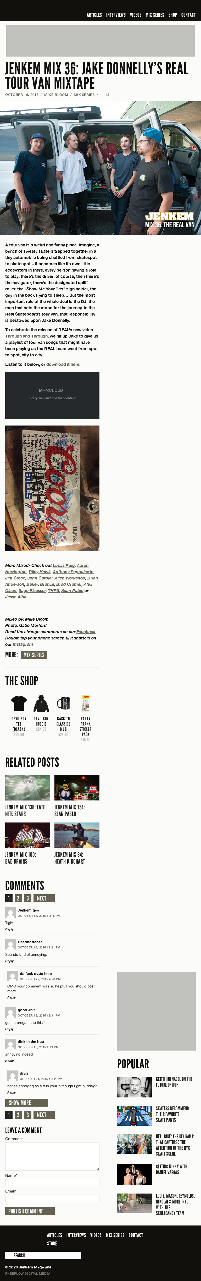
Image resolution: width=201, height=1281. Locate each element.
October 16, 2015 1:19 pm (38, 1047)
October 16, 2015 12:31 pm (39, 1015)
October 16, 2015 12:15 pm (39, 915)
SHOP (173, 15)
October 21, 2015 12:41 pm (41, 1078)
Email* (10, 1191)
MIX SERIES (155, 15)
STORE (52, 1243)
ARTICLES (94, 15)
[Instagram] (167, 6)
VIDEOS (136, 15)
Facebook (86, 631)
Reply (9, 929)
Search (9, 1255)
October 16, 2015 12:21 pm (39, 947)
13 (104, 94)
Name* (11, 1175)
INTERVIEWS (116, 15)
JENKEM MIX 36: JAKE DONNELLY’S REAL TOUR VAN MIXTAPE (96, 76)
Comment (14, 1138)
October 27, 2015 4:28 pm (40, 979)
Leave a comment (23, 1130)
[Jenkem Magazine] (42, 10)
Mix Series (34, 655)
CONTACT (188, 15)
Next (41, 898)
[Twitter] (158, 6)
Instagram (23, 644)
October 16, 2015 (21, 94)
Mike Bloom (56, 94)
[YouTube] (178, 6)
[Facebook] (151, 6)
